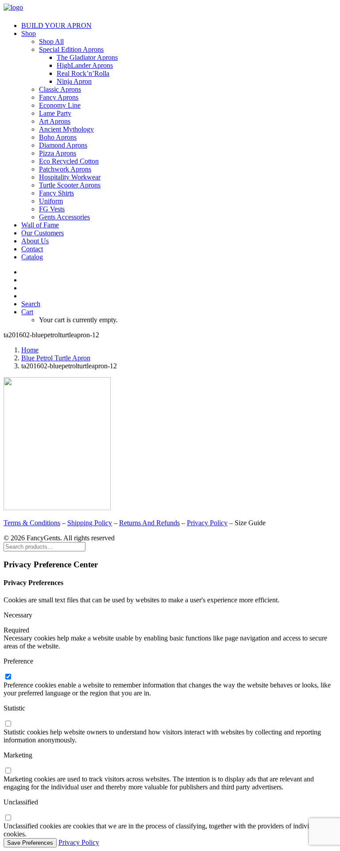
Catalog (32, 257)
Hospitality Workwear (69, 177)
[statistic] (8, 724)
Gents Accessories (64, 217)
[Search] (44, 546)
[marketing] (8, 771)
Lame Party (55, 113)
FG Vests (52, 209)
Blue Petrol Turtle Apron (55, 358)
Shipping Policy (89, 523)
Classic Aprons (60, 89)
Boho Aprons (58, 137)
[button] (30, 304)
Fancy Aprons (58, 97)
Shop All (51, 41)
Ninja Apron (74, 81)
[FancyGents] (170, 9)
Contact (32, 249)
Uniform (51, 201)
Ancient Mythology (66, 129)
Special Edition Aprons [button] (71, 49)
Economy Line (60, 105)
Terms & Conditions (32, 523)
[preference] (8, 677)
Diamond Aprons (63, 145)
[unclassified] (8, 818)
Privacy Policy (207, 523)
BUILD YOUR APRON (56, 25)
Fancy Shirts (56, 193)
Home (30, 350)
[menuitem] (178, 26)
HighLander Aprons (85, 65)
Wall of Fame (40, 225)
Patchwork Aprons (65, 169)
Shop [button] (28, 33)
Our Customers (42, 233)
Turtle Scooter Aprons (69, 185)
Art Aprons (54, 121)
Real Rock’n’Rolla (83, 73)
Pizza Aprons (57, 153)
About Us (35, 241)
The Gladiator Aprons (87, 57)
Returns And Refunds (149, 523)
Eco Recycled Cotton (69, 161)
